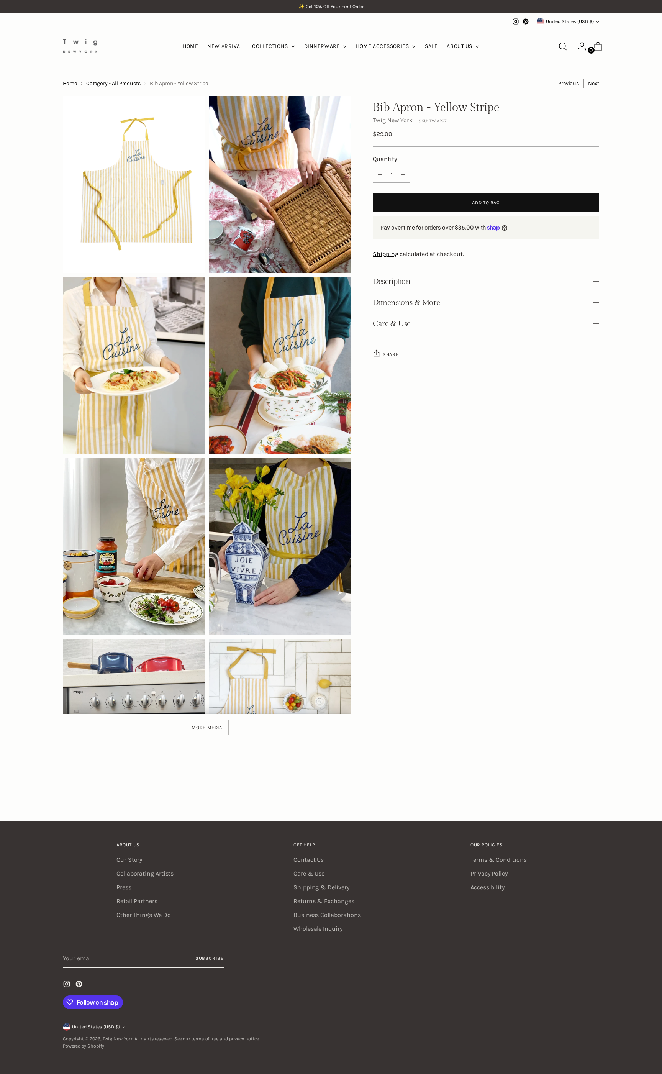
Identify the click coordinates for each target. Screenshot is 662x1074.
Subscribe (209, 958)
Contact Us (308, 859)
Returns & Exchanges (323, 901)
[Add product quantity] (403, 174)
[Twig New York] (80, 46)
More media (207, 727)
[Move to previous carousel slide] (575, 795)
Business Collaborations (327, 914)
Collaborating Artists (145, 873)
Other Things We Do (143, 914)
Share (390, 354)
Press (123, 887)
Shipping (385, 253)
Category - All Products (113, 83)
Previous (568, 83)
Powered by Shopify (83, 1046)
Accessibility (487, 887)
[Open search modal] (562, 46)
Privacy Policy (489, 873)
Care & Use (308, 873)
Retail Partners (136, 901)
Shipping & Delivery (321, 887)
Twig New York (393, 120)
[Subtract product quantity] (380, 174)
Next (593, 83)
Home (70, 83)
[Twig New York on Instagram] (515, 21)
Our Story (129, 859)
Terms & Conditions (498, 859)
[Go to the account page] (579, 46)
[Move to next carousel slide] (592, 795)
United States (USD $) (570, 21)
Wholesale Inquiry (317, 928)
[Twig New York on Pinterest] (525, 21)
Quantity (385, 158)
